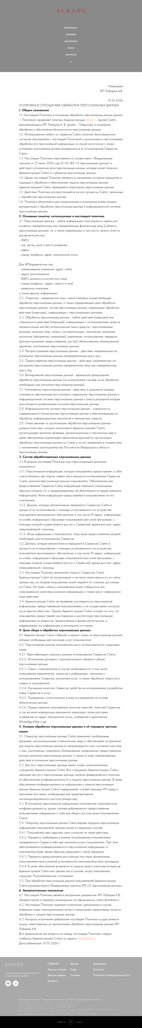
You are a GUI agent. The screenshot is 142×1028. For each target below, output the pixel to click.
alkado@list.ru (86, 938)
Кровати (52, 980)
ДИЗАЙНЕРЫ (71, 41)
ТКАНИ (71, 48)
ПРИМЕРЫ (71, 34)
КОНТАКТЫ (71, 55)
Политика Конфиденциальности (111, 975)
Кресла (74, 963)
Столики (75, 975)
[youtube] (8, 985)
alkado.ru (91, 120)
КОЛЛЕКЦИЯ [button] (70, 28)
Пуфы (73, 969)
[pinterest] (16, 985)
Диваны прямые (57, 975)
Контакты (98, 969)
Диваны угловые (57, 969)
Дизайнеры (99, 963)
